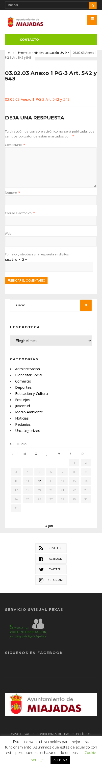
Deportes (23, 387)
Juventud (22, 405)
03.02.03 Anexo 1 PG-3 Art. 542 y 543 (37, 99)
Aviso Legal (19, 734)
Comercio (23, 381)
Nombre (12, 193)
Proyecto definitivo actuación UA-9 (42, 53)
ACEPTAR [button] (60, 760)
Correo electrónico (20, 213)
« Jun (49, 525)
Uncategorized (27, 430)
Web (8, 233)
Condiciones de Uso (52, 734)
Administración (27, 368)
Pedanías (23, 424)
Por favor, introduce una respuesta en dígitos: (37, 254)
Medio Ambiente (29, 411)
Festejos (22, 399)
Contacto (29, 39)
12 (39, 481)
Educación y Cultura (31, 393)
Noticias (22, 418)
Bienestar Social (28, 374)
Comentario (15, 145)
